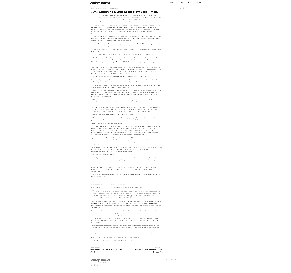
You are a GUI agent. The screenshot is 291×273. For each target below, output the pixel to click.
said (115, 62)
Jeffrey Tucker (100, 2)
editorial (146, 44)
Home (165, 2)
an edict (93, 203)
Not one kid (99, 142)
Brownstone (98, 8)
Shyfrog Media (174, 259)
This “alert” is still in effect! (148, 203)
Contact (198, 2)
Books (190, 2)
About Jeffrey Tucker (177, 2)
